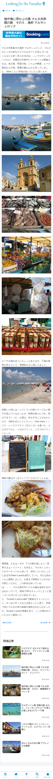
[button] (47, 507)
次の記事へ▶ (45, 623)
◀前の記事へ (7, 623)
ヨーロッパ (19, 11)
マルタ (7, 11)
